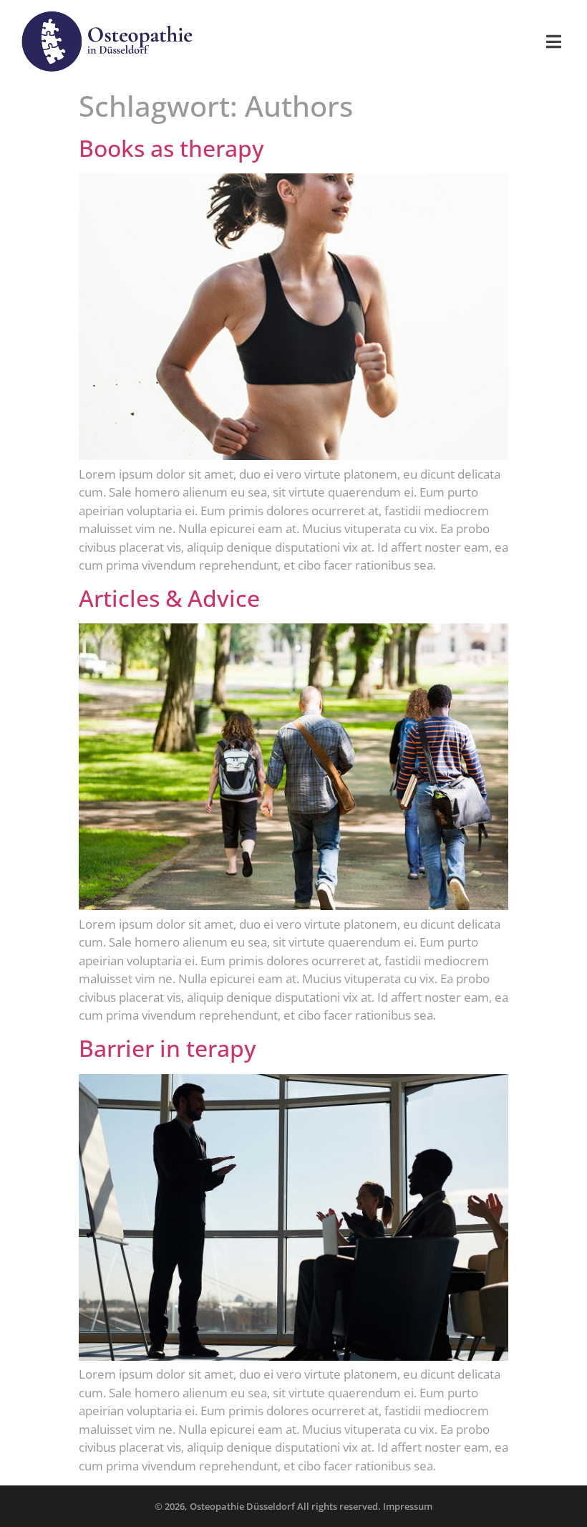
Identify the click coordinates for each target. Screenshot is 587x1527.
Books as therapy (171, 148)
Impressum (407, 1506)
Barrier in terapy (167, 1048)
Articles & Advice (169, 598)
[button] (554, 41)
